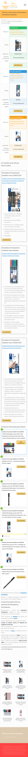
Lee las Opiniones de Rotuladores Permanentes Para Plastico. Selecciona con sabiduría (21, 687)
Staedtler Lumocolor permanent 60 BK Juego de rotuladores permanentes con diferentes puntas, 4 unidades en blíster (13, 181)
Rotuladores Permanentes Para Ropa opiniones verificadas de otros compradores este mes (7, 671)
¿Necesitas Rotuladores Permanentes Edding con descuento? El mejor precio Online (7, 703)
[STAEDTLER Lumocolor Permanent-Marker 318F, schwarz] (9, 582)
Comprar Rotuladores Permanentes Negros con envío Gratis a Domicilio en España (7, 687)
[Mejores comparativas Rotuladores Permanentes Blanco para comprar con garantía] (20, 712)
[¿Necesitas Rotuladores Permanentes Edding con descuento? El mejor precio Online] (7, 696)
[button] (25, 5)
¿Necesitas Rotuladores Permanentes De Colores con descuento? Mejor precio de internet (7, 719)
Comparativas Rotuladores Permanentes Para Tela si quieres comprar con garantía (20, 703)
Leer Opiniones (21, 442)
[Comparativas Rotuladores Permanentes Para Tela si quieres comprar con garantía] (20, 696)
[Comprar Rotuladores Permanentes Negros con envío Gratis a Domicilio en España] (7, 680)
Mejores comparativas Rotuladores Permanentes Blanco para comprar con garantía (21, 719)
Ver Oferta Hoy (18, 65)
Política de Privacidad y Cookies (15, 754)
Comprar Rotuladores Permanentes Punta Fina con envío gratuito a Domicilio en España (21, 671)
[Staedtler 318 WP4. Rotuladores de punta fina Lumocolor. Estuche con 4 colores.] (14, 284)
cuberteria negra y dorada (9, 737)
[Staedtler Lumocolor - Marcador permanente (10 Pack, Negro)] (9, 472)
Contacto (23, 754)
